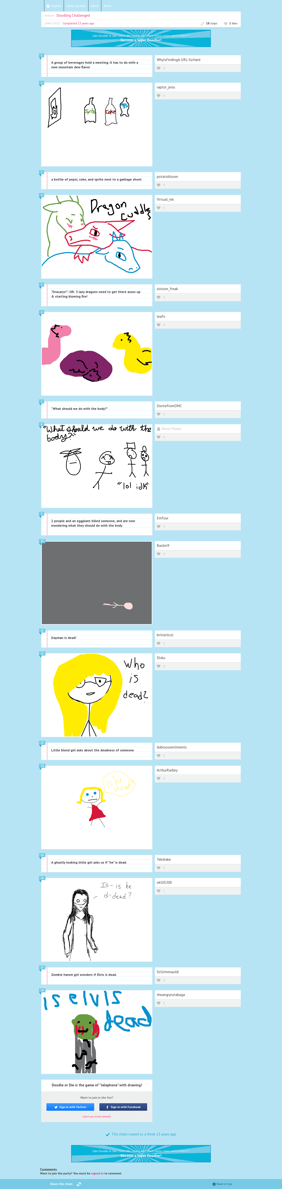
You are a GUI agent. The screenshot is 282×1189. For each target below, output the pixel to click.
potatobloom (167, 176)
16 (42, 878)
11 (42, 630)
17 (42, 967)
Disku (161, 657)
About (107, 6)
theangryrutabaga (171, 994)
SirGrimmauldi (168, 971)
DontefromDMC (169, 405)
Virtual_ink (165, 199)
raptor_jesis (166, 87)
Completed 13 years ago (78, 23)
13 (42, 742)
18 (42, 990)
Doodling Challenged (73, 15)
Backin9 (163, 545)
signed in (97, 1173)
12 (42, 653)
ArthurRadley (167, 770)
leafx (161, 316)
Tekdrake (164, 859)
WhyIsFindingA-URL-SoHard (178, 59)
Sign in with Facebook (125, 1107)
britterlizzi (165, 634)
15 (42, 855)
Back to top (224, 1184)
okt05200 (164, 882)
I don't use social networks (96, 1116)
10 (42, 541)
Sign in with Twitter (72, 1107)
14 (42, 765)
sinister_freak (167, 288)
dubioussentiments (172, 747)
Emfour (162, 518)
